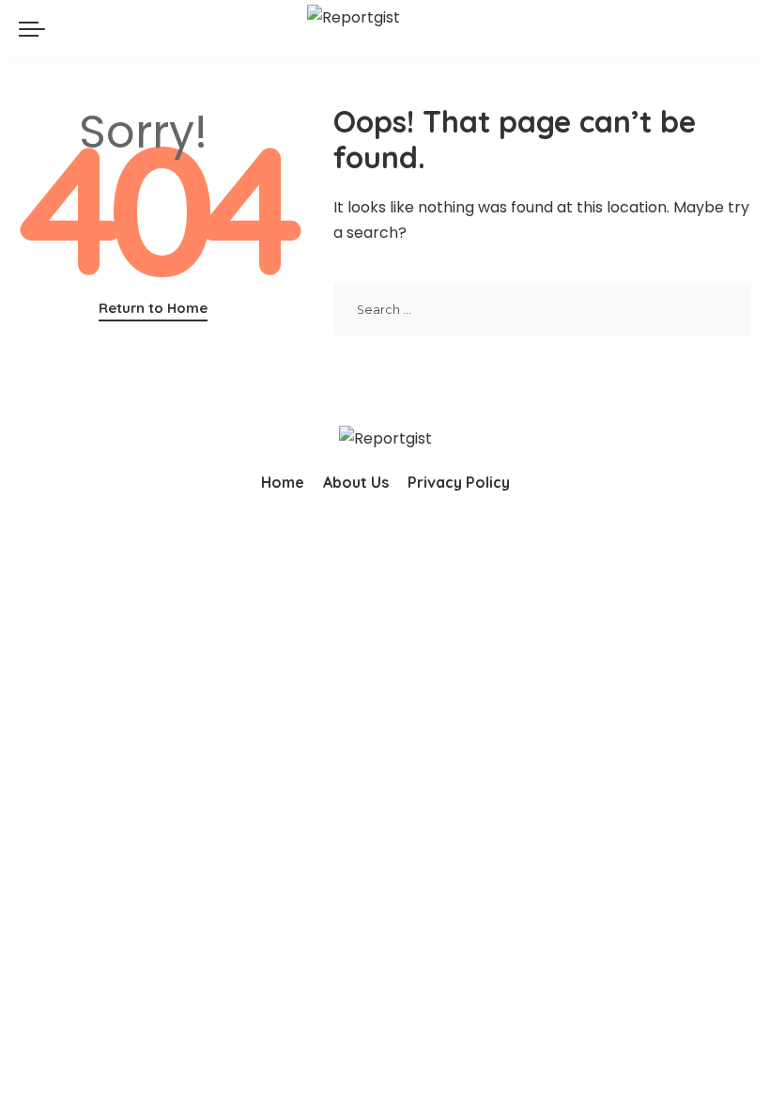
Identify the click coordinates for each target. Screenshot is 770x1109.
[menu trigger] (36, 28)
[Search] (740, 28)
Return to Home (153, 308)
